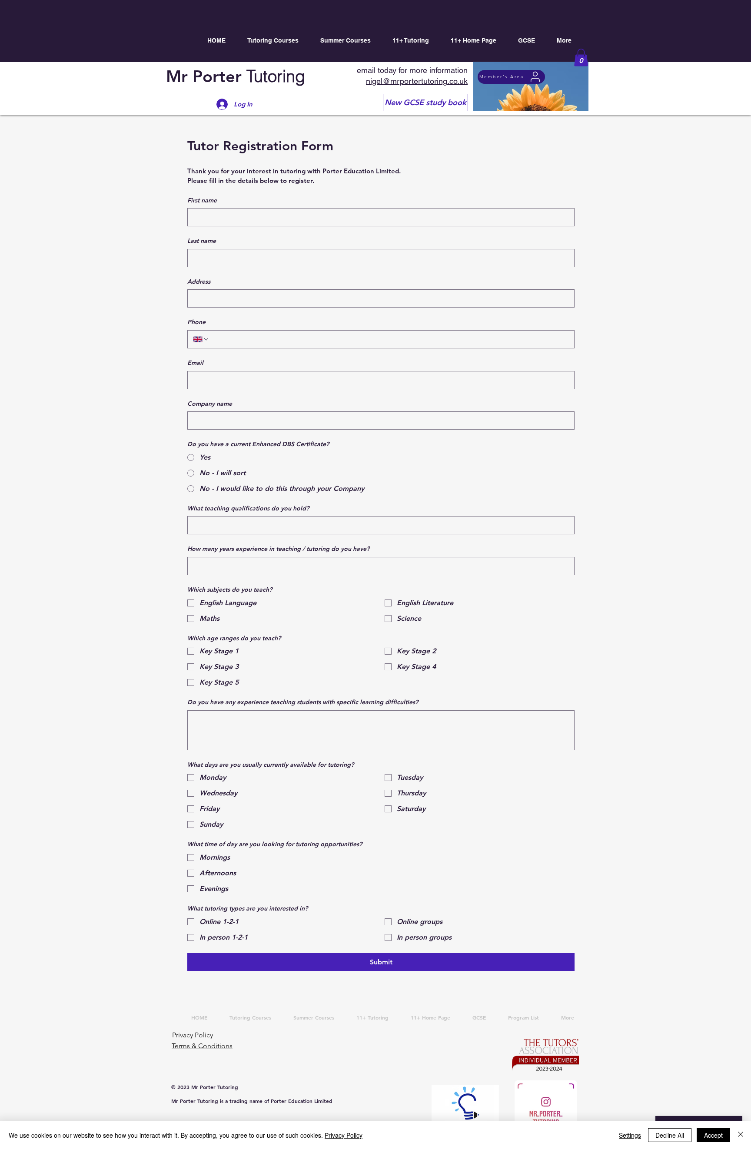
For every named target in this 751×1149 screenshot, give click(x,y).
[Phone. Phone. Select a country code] (201, 339)
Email (195, 363)
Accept (713, 1135)
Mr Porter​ (235, 76)
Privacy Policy (343, 1135)
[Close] (740, 1135)
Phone (196, 322)
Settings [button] (630, 1135)
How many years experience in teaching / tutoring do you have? (278, 549)
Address (198, 281)
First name (202, 200)
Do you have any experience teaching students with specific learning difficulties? (302, 702)
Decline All (669, 1135)
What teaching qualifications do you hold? (248, 508)
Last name (201, 241)
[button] (581, 57)
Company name (209, 403)
